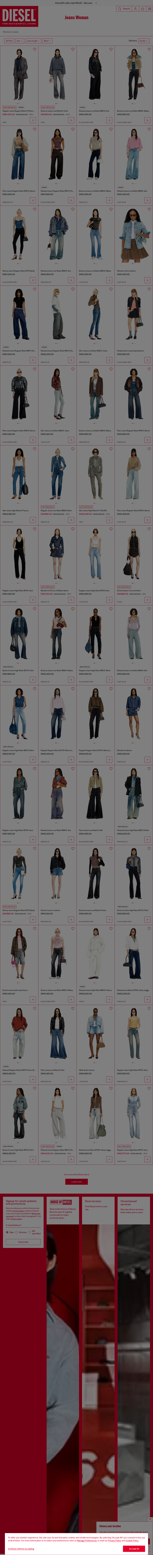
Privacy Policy (114, 1540)
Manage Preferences (87, 1540)
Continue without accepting (21, 1549)
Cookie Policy (132, 1540)
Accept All (134, 1549)
